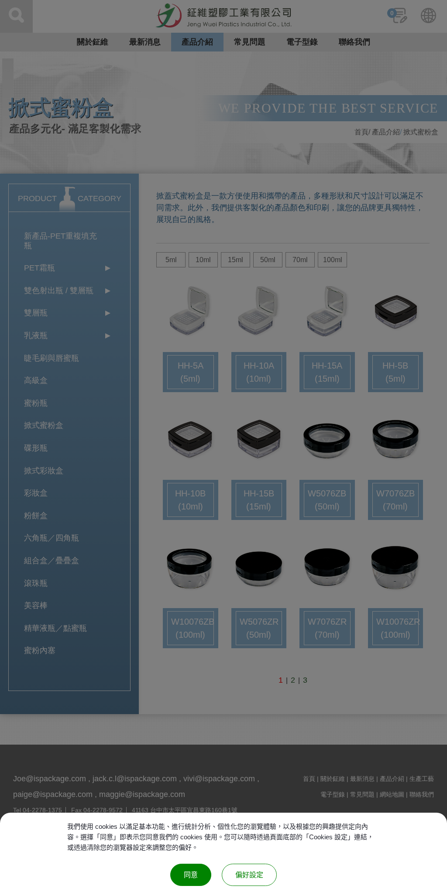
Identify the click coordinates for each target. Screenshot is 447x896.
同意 (191, 875)
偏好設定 (249, 875)
